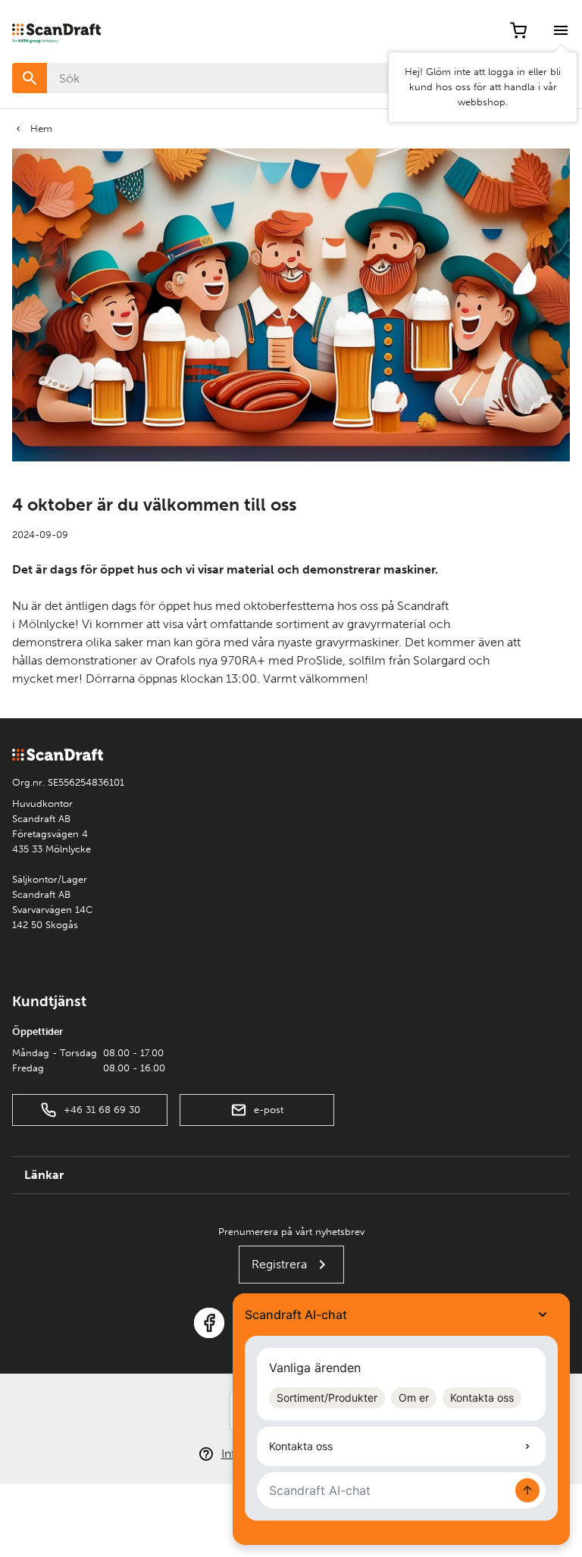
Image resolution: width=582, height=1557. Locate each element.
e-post (268, 1109)
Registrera (279, 1264)
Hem (41, 128)
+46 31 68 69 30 (102, 1109)
